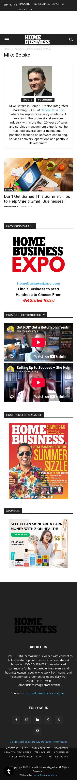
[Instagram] (27, 720)
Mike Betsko (11, 206)
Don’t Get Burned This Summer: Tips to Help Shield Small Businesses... (37, 199)
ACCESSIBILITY (61, 752)
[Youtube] (37, 731)
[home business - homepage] (38, 632)
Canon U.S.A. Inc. (53, 110)
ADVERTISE (58, 3)
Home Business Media (45, 775)
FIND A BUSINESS (41, 3)
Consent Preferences (20, 756)
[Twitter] (59, 720)
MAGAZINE (24, 3)
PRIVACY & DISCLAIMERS (17, 752)
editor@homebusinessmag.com (46, 693)
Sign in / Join (10, 4)
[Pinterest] (48, 720)
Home (7, 49)
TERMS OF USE (42, 752)
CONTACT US (43, 756)
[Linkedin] (37, 720)
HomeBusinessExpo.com (38, 283)
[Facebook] (16, 720)
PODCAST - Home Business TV (25, 314)
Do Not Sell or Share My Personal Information (38, 741)
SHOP (25, 748)
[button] (6, 39)
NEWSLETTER (25, 9)
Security (9, 189)
